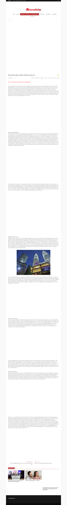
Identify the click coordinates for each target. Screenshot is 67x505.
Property (23, 14)
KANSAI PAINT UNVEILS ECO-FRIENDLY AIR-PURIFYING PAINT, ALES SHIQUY (15, 481)
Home (13, 14)
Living (28, 14)
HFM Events (54, 14)
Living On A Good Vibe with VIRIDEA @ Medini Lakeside (43, 463)
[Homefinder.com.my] (33, 10)
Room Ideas (42, 14)
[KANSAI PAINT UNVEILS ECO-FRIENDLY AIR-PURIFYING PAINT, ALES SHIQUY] (16, 475)
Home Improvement (34, 14)
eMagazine (48, 14)
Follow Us (32, 16)
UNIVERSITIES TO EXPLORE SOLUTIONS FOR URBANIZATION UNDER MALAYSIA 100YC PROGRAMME (50, 488)
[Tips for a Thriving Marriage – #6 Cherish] (33, 475)
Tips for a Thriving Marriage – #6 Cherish (19, 0)
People (17, 14)
